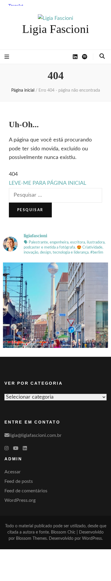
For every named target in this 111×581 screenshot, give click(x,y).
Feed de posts (18, 481)
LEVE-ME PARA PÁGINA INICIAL (47, 183)
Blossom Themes (31, 539)
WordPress (92, 539)
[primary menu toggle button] (6, 57)
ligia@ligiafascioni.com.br (35, 435)
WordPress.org (20, 500)
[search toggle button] (102, 56)
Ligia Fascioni (55, 29)
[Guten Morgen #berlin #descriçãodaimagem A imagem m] (55, 315)
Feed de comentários (25, 490)
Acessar (12, 471)
